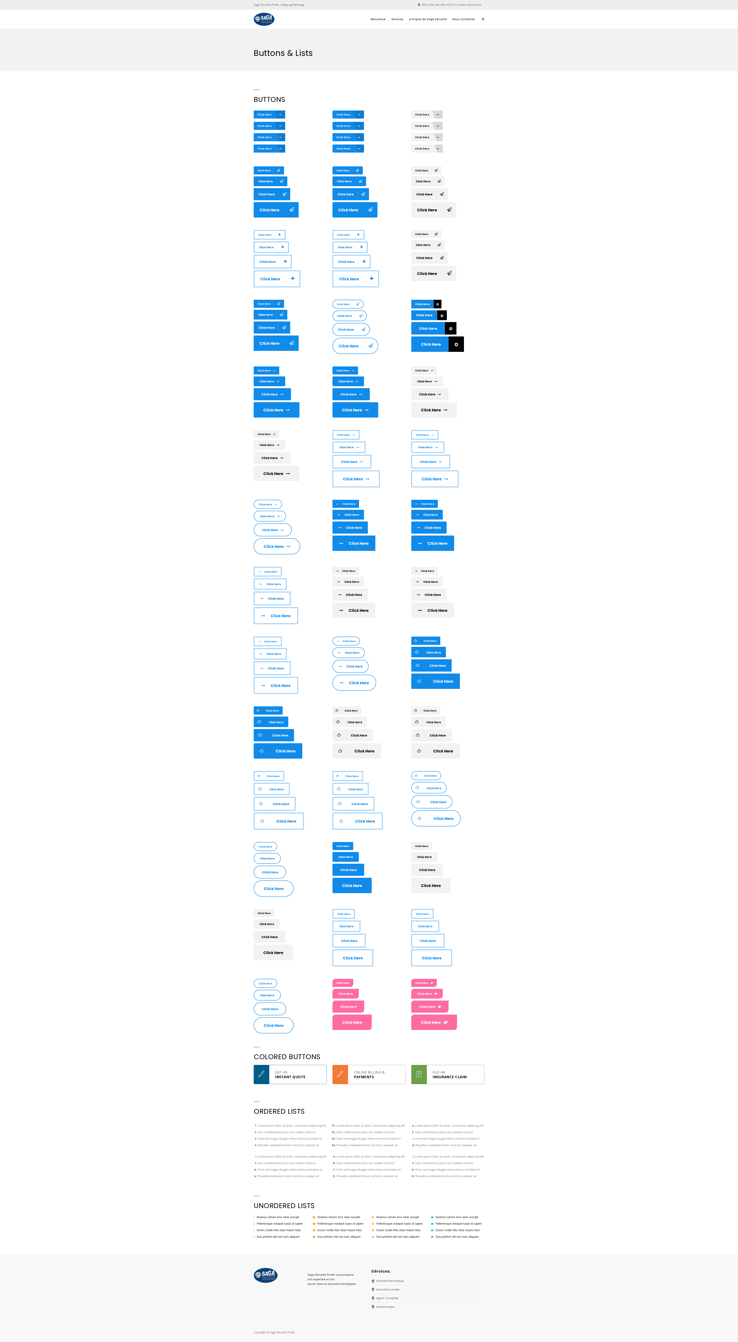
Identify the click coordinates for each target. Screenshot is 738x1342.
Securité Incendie (388, 1289)
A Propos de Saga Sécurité (428, 19)
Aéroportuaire (385, 1307)
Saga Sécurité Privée (282, 1332)
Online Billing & (369, 1074)
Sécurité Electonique (390, 1281)
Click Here (265, 114)
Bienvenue (378, 19)
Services (397, 19)
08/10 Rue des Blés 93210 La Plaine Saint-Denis (451, 5)
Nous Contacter (463, 19)
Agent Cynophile (387, 1298)
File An (450, 1074)
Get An (290, 1074)
